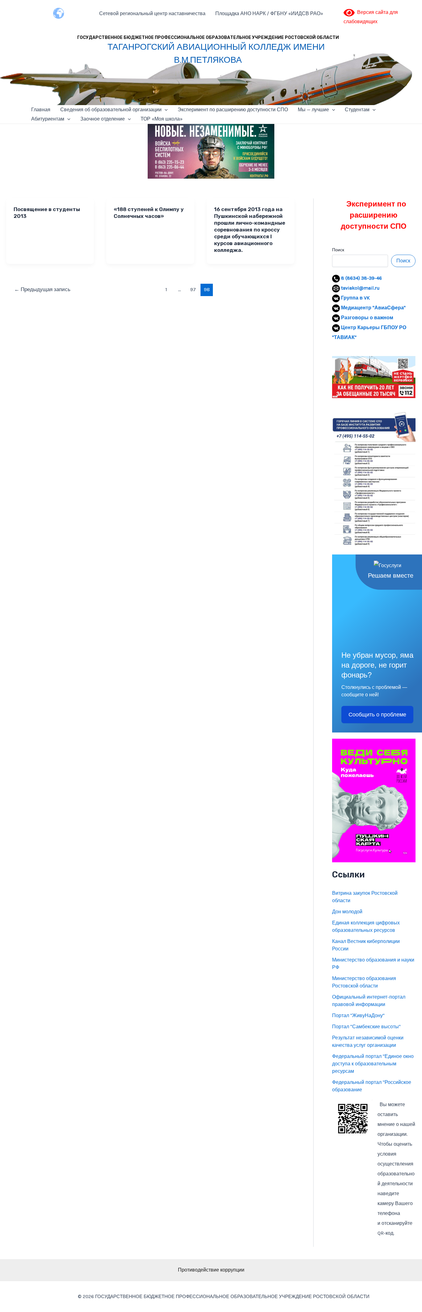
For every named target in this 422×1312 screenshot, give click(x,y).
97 (193, 289)
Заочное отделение (102, 119)
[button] (374, 377)
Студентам (357, 110)
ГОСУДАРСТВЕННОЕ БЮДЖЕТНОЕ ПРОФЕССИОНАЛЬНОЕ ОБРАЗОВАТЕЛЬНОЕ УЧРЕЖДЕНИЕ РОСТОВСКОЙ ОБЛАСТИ (208, 37)
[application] (165, 109)
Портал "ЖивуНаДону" (358, 1015)
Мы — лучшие (313, 110)
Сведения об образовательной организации (111, 110)
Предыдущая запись (42, 289)
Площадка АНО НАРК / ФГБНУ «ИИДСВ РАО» (269, 13)
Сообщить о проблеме (377, 714)
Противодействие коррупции (211, 1270)
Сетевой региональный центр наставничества (152, 13)
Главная (40, 110)
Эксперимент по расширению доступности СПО (233, 110)
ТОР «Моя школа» (162, 119)
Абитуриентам (47, 119)
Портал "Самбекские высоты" (366, 1027)
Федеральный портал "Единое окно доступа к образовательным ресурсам (373, 1063)
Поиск (338, 250)
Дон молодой (347, 912)
